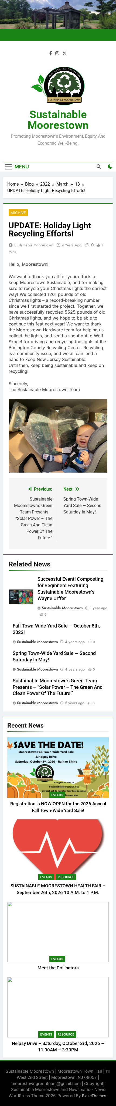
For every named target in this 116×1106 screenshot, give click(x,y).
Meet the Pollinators (58, 967)
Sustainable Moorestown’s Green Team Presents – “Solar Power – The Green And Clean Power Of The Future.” (58, 687)
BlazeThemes (94, 1095)
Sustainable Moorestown (58, 120)
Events (57, 795)
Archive (18, 212)
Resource (66, 877)
